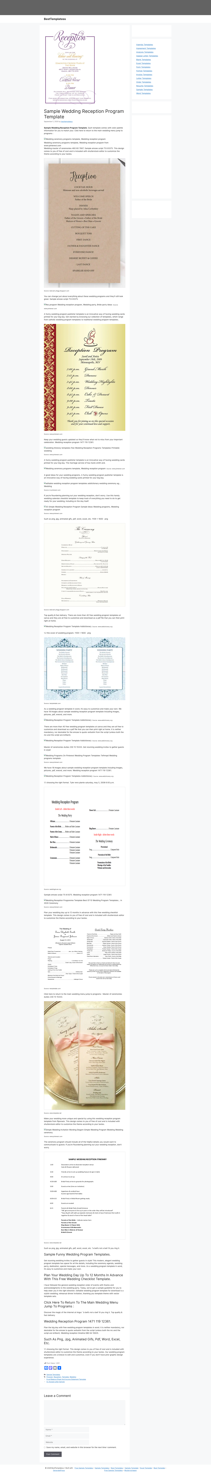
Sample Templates (53, 1374)
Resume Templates (144, 86)
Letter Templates (143, 78)
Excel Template (146, 1468)
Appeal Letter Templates (147, 56)
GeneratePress (59, 1470)
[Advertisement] (151, 158)
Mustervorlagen (130, 1470)
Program (49, 1377)
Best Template (159, 1468)
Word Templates (143, 93)
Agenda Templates (144, 45)
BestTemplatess (55, 19)
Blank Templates (143, 60)
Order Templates (143, 82)
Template (65, 1377)
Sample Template (131, 1468)
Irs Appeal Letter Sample (55, 1382)
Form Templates (143, 67)
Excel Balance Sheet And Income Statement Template (66, 1379)
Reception (57, 1377)
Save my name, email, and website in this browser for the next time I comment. (81, 1447)
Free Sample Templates (84, 1468)
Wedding (73, 1377)
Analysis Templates (144, 52)
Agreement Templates (146, 48)
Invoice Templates (144, 74)
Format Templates (144, 71)
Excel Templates (143, 63)
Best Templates (117, 1468)
